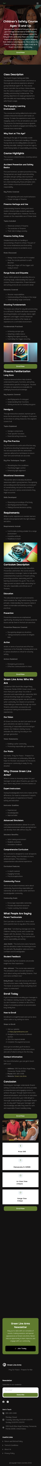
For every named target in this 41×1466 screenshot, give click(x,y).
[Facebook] (3, 1402)
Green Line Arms (21, 1076)
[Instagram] (8, 1402)
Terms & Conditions (11, 1445)
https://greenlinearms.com (18, 1032)
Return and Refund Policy (13, 1441)
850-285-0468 (11, 1413)
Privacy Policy (9, 1453)
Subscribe (20, 1395)
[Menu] (38, 3)
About (6, 1449)
